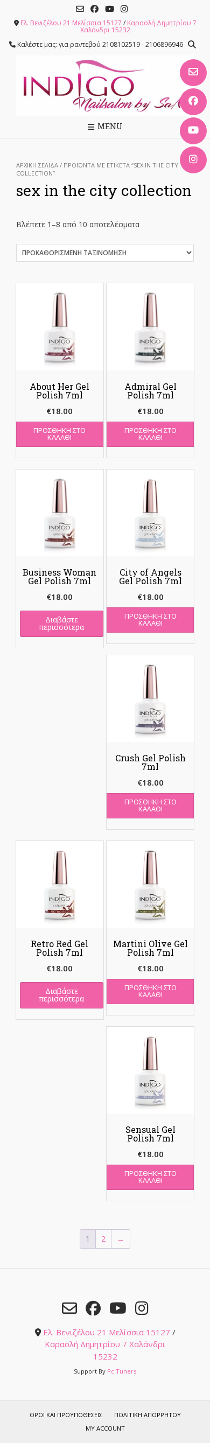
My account (105, 1428)
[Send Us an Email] (193, 72)
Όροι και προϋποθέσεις (66, 1415)
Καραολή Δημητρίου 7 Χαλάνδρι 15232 (138, 26)
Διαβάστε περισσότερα (61, 623)
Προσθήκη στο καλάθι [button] (59, 433)
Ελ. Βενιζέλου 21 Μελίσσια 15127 (71, 22)
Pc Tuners (121, 1371)
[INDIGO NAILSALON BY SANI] (105, 85)
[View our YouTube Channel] (193, 130)
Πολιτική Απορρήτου (147, 1415)
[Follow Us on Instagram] (193, 159)
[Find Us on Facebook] (193, 101)
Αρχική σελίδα (37, 165)
